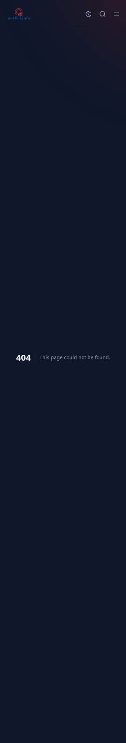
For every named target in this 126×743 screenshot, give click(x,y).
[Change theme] (88, 14)
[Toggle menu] (116, 14)
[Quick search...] (102, 14)
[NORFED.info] (18, 14)
